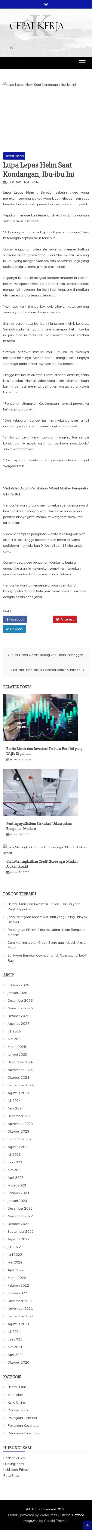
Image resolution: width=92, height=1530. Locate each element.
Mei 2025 (14, 1039)
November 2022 (20, 1216)
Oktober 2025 (18, 1016)
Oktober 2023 (18, 1131)
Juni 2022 (14, 1254)
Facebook (16, 619)
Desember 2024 (20, 1062)
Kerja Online (16, 1402)
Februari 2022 (18, 1285)
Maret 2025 (16, 1046)
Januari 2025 (17, 1054)
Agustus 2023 (18, 1147)
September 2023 (20, 1139)
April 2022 (15, 1270)
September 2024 (20, 1085)
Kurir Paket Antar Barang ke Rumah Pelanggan (47, 655)
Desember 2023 (20, 1116)
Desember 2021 (20, 1301)
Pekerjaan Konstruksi (23, 1433)
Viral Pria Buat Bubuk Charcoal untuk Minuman (45, 670)
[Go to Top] (87, 1525)
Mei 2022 (14, 1262)
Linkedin (16, 629)
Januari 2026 (17, 993)
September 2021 (20, 1316)
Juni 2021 (14, 1339)
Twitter (42, 619)
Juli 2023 (14, 1154)
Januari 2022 (17, 1293)
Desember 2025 (20, 1000)
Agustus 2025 (18, 1023)
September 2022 (20, 1231)
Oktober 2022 (18, 1224)
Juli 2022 (14, 1247)
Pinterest (66, 619)
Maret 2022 (16, 1277)
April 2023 (15, 1177)
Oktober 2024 (18, 1077)
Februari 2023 (18, 1193)
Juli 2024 (14, 1100)
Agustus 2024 (18, 1093)
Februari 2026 (18, 985)
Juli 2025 (14, 1031)
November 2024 (20, 1070)
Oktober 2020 (18, 1362)
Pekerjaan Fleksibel (22, 1418)
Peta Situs (11, 1475)
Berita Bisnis (14, 156)
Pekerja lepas (17, 1410)
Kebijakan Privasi (16, 1469)
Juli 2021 (14, 1331)
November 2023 (20, 1123)
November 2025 (20, 1008)
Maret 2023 (16, 1185)
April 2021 (15, 1354)
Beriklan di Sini (14, 1458)
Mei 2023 (14, 1170)
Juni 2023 (14, 1162)
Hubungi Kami (13, 1464)
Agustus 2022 (18, 1239)
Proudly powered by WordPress (33, 1515)
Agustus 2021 (18, 1324)
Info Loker (15, 1394)
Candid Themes (56, 1520)
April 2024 (15, 1108)
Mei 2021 (14, 1347)
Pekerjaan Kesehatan (23, 1425)
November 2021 (20, 1308)
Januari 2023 (17, 1200)
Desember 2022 (20, 1208)
